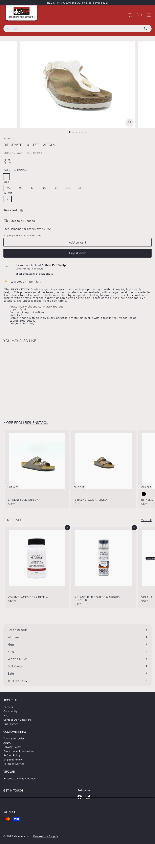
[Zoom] (129, 122)
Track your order (13, 738)
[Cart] (139, 15)
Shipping (8, 235)
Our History (10, 723)
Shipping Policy (12, 759)
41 (79, 188)
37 (32, 188)
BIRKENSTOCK (13, 152)
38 (44, 188)
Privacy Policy (12, 746)
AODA (6, 742)
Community (10, 711)
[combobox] (77, 28)
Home (7, 138)
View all (146, 520)
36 (20, 188)
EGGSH (6, 177)
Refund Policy (12, 755)
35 (8, 188)
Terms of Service (13, 763)
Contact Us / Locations (17, 719)
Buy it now (77, 253)
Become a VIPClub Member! (20, 778)
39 (56, 188)
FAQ (5, 715)
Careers (8, 707)
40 (68, 188)
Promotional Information (18, 751)
